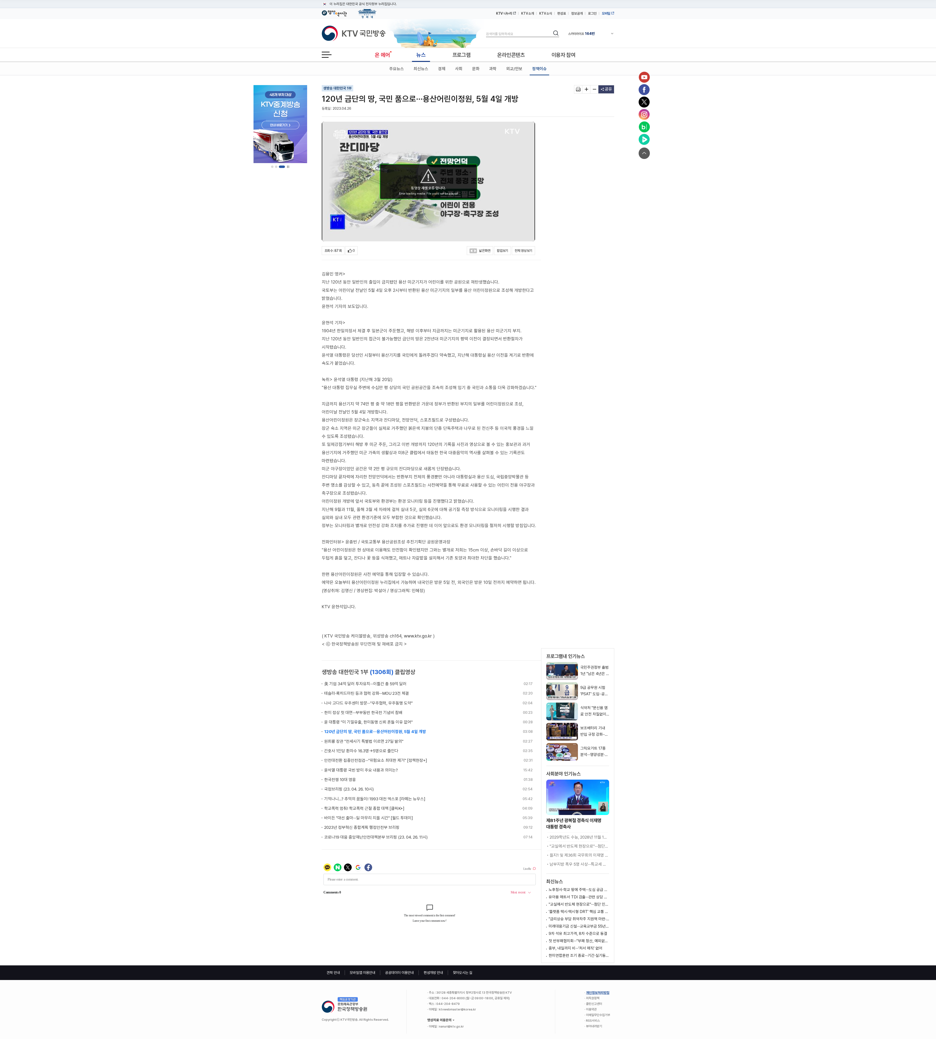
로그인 (592, 13)
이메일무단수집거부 (598, 1015)
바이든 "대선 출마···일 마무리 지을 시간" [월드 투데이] (368, 817)
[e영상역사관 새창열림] (334, 12)
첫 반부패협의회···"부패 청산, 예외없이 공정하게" (579, 941)
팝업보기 (502, 251)
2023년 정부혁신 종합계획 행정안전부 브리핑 (362, 827)
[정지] (288, 167)
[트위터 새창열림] (644, 102)
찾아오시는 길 (462, 972)
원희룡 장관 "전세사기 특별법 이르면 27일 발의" (363, 741)
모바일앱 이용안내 (362, 972)
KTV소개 (527, 13)
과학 (493, 68)
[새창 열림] (578, 89)
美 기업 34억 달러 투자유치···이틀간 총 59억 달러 (365, 683)
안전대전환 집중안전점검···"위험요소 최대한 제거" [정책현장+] (375, 760)
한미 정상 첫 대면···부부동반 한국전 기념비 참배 (363, 712)
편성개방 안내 (433, 972)
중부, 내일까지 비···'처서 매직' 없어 (575, 948)
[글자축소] (594, 89)
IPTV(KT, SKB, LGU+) (588, 33)
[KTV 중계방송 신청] (280, 124)
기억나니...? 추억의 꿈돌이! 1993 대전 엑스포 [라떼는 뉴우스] (374, 798)
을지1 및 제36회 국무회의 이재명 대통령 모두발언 (579, 855)
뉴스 (420, 55)
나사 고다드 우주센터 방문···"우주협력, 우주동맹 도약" (368, 703)
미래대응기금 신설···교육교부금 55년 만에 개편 (579, 926)
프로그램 (461, 55)
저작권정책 (592, 998)
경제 (441, 68)
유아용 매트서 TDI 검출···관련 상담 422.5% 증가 (579, 897)
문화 (475, 68)
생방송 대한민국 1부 (337, 88)
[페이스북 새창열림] (644, 89)
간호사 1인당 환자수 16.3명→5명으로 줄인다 (361, 750)
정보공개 (577, 13)
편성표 (561, 13)
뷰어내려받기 (594, 1026)
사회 (458, 68)
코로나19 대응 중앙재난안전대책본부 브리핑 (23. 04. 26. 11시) (376, 837)
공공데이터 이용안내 (399, 972)
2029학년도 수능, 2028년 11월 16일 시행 (579, 837)
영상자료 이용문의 (439, 1020)
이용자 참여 (563, 55)
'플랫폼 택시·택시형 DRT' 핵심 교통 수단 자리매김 (579, 911)
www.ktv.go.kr (418, 635)
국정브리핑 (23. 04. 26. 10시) (349, 789)
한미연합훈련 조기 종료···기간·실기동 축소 (579, 955)
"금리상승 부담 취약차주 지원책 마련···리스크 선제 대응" (579, 919)
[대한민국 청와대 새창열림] (367, 11)
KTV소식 (545, 13)
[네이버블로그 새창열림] (644, 127)
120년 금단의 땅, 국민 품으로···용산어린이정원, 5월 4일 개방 (375, 731)
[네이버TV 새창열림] (644, 139)
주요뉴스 (396, 68)
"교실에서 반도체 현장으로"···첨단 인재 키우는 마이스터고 (579, 846)
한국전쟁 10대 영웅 (340, 779)
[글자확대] (586, 89)
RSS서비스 (593, 1020)
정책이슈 (539, 68)
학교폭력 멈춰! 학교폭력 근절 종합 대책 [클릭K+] (364, 808)
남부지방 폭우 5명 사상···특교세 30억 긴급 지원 (579, 864)
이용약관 (591, 1009)
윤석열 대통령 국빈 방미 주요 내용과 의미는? (361, 770)
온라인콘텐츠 (511, 55)
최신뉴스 (421, 68)
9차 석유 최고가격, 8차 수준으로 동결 (578, 933)
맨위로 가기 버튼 (644, 153)
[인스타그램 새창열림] (644, 114)
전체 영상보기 (523, 251)
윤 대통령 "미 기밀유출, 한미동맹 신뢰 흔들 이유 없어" (368, 722)
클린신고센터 (594, 1004)
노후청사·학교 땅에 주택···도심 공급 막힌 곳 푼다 (579, 889)
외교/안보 (514, 68)
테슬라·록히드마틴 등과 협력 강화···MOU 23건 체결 (366, 693)
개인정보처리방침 (597, 993)
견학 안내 (333, 972)
